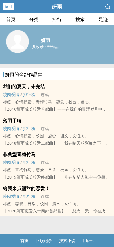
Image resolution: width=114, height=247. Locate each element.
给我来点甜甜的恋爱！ (26, 188)
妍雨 (57, 6)
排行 (57, 19)
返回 (8, 6)
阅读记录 (44, 240)
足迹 (103, 19)
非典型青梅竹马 (19, 154)
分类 (34, 19)
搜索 (80, 19)
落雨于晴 (12, 120)
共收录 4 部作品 (45, 46)
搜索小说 (67, 240)
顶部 (89, 240)
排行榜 (29, 94)
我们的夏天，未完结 (24, 86)
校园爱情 (11, 94)
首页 (10, 19)
